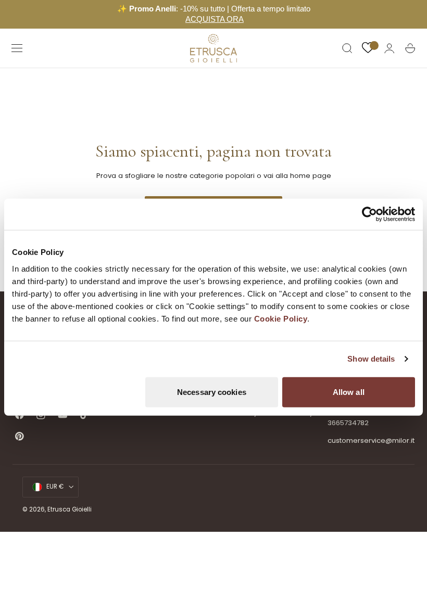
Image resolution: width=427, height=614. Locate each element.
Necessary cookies (211, 391)
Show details (371, 358)
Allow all (349, 391)
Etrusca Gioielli (69, 509)
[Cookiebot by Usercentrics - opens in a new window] (369, 214)
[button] (17, 48)
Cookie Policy (281, 318)
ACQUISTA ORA (214, 19)
